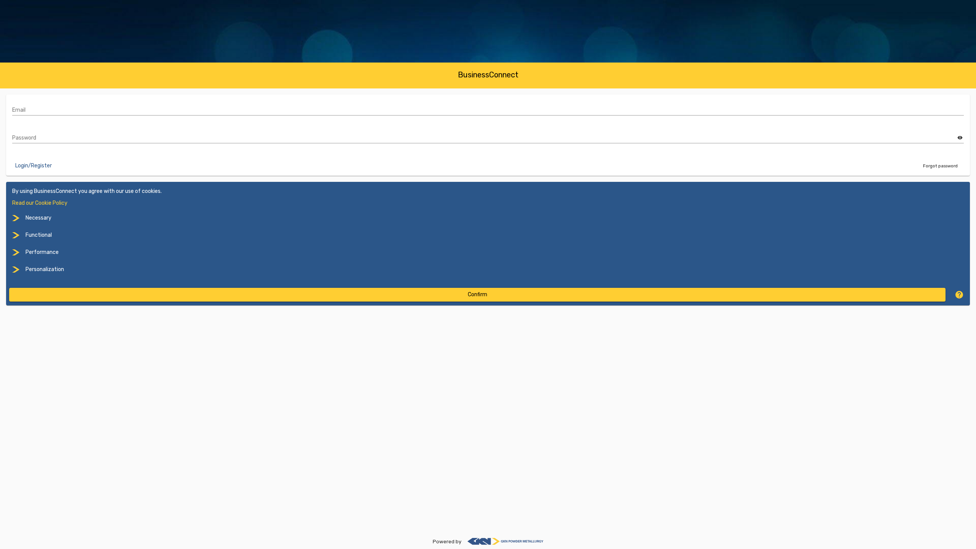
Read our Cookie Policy (39, 203)
